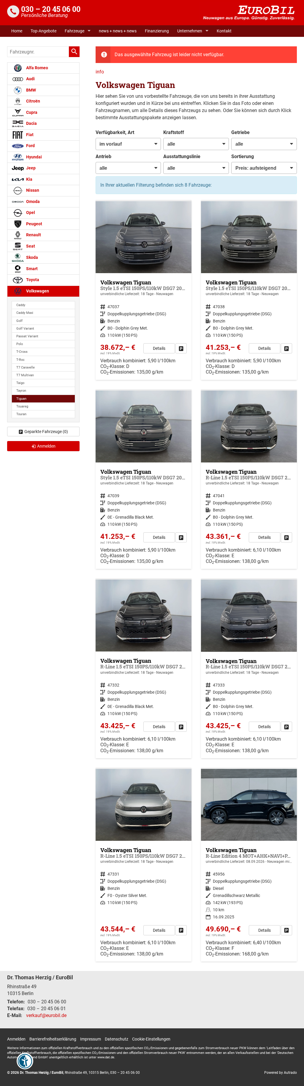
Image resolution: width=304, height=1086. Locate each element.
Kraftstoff (173, 132)
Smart (31, 268)
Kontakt (224, 31)
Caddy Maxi (24, 313)
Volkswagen (37, 291)
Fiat (29, 134)
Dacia (31, 123)
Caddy (20, 305)
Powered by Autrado (280, 1073)
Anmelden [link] (46, 446)
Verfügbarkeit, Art (115, 132)
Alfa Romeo (36, 67)
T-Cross (22, 352)
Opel (30, 212)
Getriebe (240, 132)
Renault (33, 234)
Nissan (32, 190)
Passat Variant (27, 336)
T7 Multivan (25, 375)
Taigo (20, 383)
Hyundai (33, 157)
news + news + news (118, 31)
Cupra (31, 112)
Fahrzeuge (74, 31)
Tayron (21, 391)
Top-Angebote (43, 31)
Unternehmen (189, 31)
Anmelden (16, 1039)
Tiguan (21, 399)
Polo (19, 344)
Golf (19, 321)
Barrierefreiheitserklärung (52, 1039)
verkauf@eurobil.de (46, 1015)
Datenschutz (116, 1039)
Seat (30, 246)
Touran (21, 414)
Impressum (90, 1039)
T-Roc (20, 360)
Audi (30, 78)
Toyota (32, 279)
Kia (28, 179)
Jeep (30, 168)
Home (16, 31)
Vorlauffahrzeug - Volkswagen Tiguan (143, 865)
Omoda (32, 201)
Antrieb (103, 156)
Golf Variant (25, 328)
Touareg (22, 406)
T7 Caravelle (25, 367)
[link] (181, 348)
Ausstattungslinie (181, 156)
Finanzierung (157, 31)
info (100, 72)
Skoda (31, 257)
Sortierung (242, 156)
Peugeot (33, 223)
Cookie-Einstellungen (151, 1039)
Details (159, 348)
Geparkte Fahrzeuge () (46, 431)
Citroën (32, 101)
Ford (30, 145)
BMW (30, 90)
